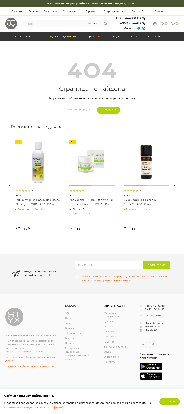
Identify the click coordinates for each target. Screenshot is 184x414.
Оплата (108, 326)
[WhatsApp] (133, 28)
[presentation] (9, 185)
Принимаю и (124, 278)
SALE (68, 312)
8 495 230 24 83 (154, 309)
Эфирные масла (74, 333)
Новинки (70, 343)
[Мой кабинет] (155, 24)
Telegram (153, 344)
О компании (111, 356)
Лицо (68, 317)
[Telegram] (138, 28)
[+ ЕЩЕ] (172, 36)
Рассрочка (110, 331)
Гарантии (110, 341)
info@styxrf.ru (153, 315)
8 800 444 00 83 (155, 306)
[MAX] (143, 28)
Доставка (109, 321)
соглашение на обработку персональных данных (125, 276)
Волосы (69, 328)
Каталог (71, 305)
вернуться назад (79, 110)
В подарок (71, 338)
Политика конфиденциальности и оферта (30, 365)
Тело (68, 323)
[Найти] (105, 23)
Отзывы (108, 351)
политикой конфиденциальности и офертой (34, 407)
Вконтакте (143, 344)
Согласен (169, 401)
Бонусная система (115, 346)
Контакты (109, 361)
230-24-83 (129, 23)
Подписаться (156, 265)
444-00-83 (128, 18)
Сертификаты (112, 336)
